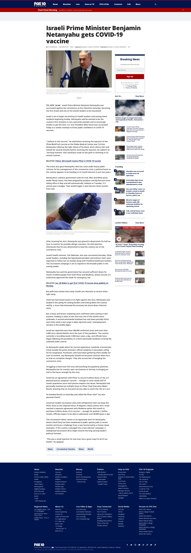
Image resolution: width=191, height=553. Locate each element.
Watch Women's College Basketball (147, 528)
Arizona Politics (102, 477)
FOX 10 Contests (102, 509)
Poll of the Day (39, 491)
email (151, 544)
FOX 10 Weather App (83, 519)
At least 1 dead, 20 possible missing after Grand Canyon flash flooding (130, 245)
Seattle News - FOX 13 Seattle (41, 518)
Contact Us (58, 514)
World (90, 449)
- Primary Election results (105, 475)
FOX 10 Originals (146, 469)
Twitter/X (121, 519)
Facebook (121, 516)
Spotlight (121, 498)
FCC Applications (60, 519)
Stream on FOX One (147, 506)
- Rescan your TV (60, 528)
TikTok (120, 512)
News (71, 47)
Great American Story (146, 486)
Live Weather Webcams (83, 512)
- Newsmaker (101, 479)
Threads (120, 521)
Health (36, 479)
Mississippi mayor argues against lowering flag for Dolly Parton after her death (135, 147)
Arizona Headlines (40, 472)
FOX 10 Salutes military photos (104, 517)
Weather (59, 469)
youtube (139, 544)
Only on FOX (123, 469)
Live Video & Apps (84, 506)
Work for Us (59, 531)
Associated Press (63, 47)
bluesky (147, 544)
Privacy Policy (132, 86)
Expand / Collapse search (155, 4)
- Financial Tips (81, 482)
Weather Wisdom (60, 491)
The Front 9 (143, 484)
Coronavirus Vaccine (66, 449)
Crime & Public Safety (41, 477)
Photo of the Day (102, 523)
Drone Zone (122, 483)
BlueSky (120, 524)
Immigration (38, 482)
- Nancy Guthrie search (125, 493)
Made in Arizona (123, 488)
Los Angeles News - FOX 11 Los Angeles (42, 510)
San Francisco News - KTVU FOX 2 (41, 514)
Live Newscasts (81, 509)
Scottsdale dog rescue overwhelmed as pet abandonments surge (134, 182)
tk (143, 544)
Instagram (121, 514)
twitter (131, 544)
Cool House (122, 481)
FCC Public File (60, 521)
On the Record (143, 491)
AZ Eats (141, 475)
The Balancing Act (145, 477)
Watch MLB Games (145, 516)
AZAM (36, 475)
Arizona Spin (122, 472)
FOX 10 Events (101, 512)
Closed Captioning (61, 512)
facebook (127, 544)
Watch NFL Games (145, 509)
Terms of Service (131, 88)
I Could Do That (144, 489)
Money (79, 469)
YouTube (121, 509)
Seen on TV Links (39, 494)
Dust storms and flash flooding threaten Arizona (123, 270)
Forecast (58, 472)
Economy (79, 475)
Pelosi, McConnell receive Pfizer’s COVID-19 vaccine (78, 161)
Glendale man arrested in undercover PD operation (135, 173)
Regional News (41, 506)
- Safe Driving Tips (40, 501)
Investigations (122, 486)
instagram (135, 544)
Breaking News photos (104, 521)
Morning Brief (38, 486)
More (138, 4)
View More (139, 96)
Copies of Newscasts (62, 516)
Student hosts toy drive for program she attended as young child (123, 279)
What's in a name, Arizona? (147, 498)
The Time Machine (145, 494)
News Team (59, 524)
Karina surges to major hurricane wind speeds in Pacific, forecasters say (129, 120)
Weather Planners (61, 482)
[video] (130, 234)
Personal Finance (81, 479)
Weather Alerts (60, 484)
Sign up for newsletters (104, 514)
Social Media (123, 506)
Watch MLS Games (145, 534)
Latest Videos (121, 222)
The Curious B (143, 479)
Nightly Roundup (39, 489)
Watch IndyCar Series (146, 521)
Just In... (118, 96)
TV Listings (58, 526)
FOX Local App (81, 516)
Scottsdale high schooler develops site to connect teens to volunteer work (123, 253)
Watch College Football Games (146, 513)
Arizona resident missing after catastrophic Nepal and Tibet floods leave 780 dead (124, 262)
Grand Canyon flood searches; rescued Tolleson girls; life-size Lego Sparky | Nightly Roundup (135, 129)
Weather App (59, 486)
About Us (59, 506)
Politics (100, 469)
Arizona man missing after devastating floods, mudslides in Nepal (135, 156)
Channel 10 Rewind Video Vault (126, 478)
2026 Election (101, 472)
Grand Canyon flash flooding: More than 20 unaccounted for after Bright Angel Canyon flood (136, 139)
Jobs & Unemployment (83, 477)
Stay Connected (104, 506)
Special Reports (123, 495)
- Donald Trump (102, 484)
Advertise (58, 509)
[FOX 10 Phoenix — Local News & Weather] (40, 4)
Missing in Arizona (124, 491)
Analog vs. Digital (144, 472)
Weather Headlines (61, 477)
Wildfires (58, 479)
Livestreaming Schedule (83, 514)
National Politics (102, 482)
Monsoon (58, 475)
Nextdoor (121, 526)
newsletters (155, 544)
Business (79, 472)
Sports (36, 496)
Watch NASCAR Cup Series (147, 518)
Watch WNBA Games (146, 531)
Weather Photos (60, 489)
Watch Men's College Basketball (146, 524)
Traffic (36, 498)
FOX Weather (59, 494)
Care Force (121, 475)
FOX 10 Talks (143, 482)
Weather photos (102, 525)
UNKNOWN (143, 496)
